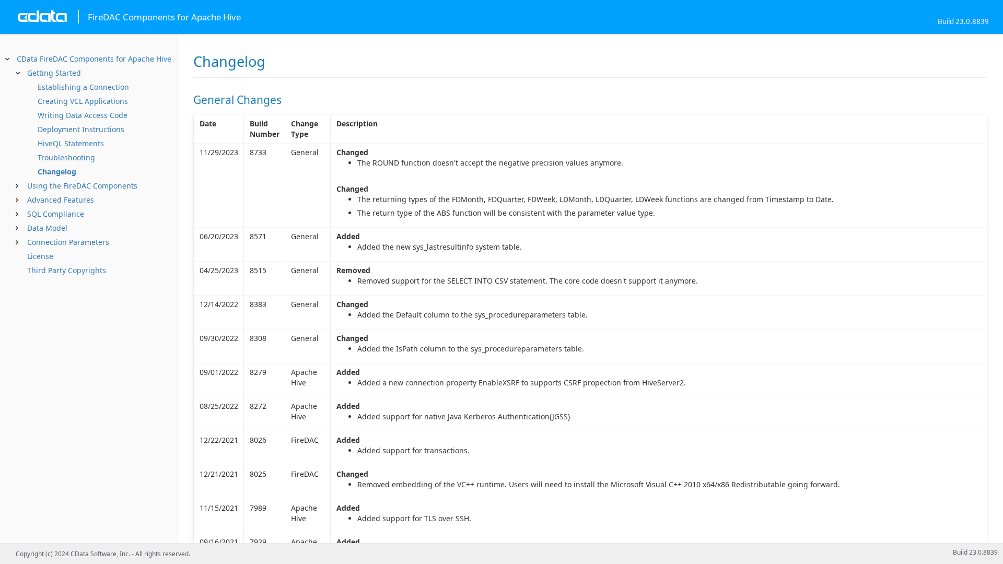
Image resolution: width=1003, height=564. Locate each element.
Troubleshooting (66, 157)
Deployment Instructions (81, 129)
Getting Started (54, 73)
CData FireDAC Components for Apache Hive (94, 59)
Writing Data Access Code (82, 115)
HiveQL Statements (71, 143)
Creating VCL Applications (83, 101)
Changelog (57, 172)
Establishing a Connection (83, 87)
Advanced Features (60, 200)
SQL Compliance (55, 214)
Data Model (47, 228)
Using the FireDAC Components (82, 186)
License (40, 256)
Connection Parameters (68, 242)
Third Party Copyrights (66, 270)
